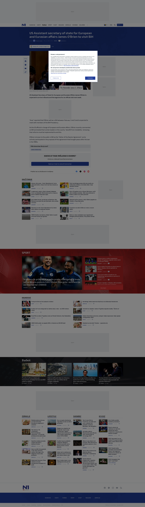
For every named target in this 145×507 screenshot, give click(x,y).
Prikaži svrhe (56, 78)
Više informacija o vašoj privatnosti (71, 65)
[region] (73, 66)
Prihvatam (90, 78)
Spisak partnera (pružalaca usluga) (58, 73)
